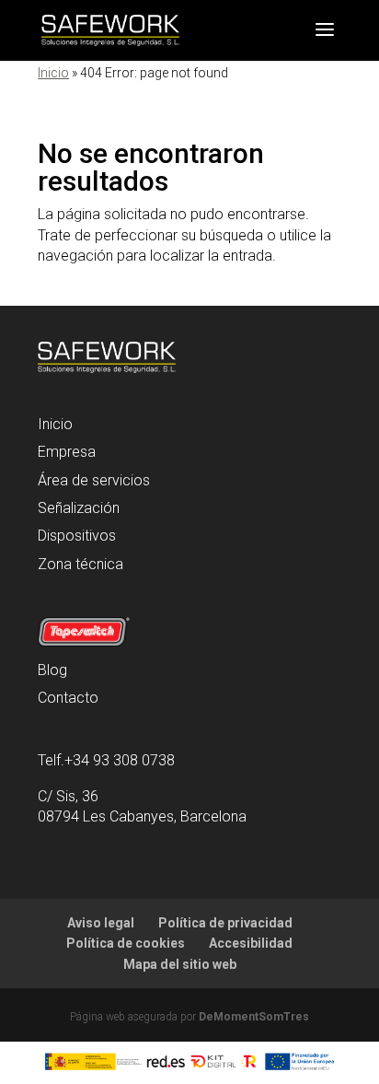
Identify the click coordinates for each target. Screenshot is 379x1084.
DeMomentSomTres (254, 1016)
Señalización (79, 508)
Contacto (68, 697)
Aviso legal (100, 922)
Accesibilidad (251, 943)
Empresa (67, 451)
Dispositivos (77, 535)
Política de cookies (125, 943)
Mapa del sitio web (179, 964)
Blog (52, 670)
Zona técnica (80, 564)
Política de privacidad (225, 922)
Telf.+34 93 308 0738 (106, 760)
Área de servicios (94, 480)
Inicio (53, 72)
